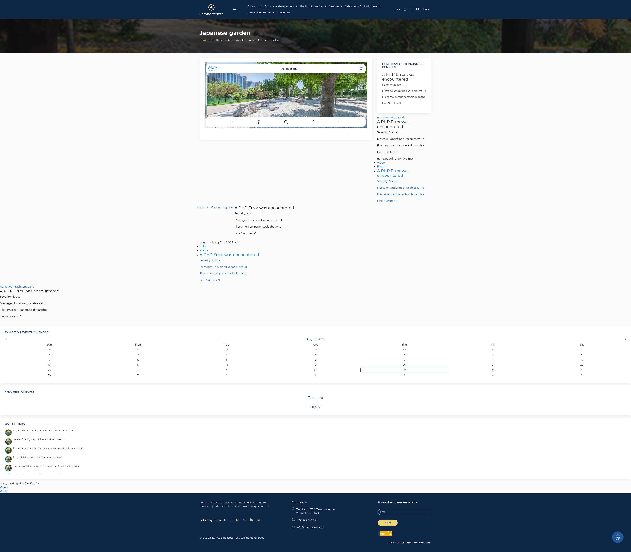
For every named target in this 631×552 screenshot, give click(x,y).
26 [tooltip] (49, 349)
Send (388, 522)
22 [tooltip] (581, 364)
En (425, 9)
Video (381, 162)
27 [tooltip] (138, 349)
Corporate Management (279, 6)
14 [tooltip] (493, 359)
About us (253, 6)
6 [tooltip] (404, 354)
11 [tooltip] (227, 359)
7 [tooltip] (493, 354)
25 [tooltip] (226, 370)
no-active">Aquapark (391, 117)
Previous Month (6, 339)
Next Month (624, 339)
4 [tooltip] (227, 354)
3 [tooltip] (138, 354)
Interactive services (259, 12)
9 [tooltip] (49, 359)
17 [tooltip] (138, 364)
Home (203, 40)
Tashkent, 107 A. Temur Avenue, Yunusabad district (315, 511)
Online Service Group (418, 542)
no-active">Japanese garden (216, 207)
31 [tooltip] (493, 349)
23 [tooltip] (49, 370)
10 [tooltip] (138, 359)
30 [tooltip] (404, 349)
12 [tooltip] (315, 359)
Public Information (311, 6)
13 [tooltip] (404, 359)
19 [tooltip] (315, 364)
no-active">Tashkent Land (17, 286)
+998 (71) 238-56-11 (307, 520)
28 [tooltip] (226, 349)
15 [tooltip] (582, 359)
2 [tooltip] (49, 354)
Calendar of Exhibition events (363, 6)
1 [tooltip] (581, 349)
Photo (381, 166)
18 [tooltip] (227, 364)
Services (334, 6)
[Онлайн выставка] (618, 537)
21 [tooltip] (493, 364)
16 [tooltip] (49, 364)
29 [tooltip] (315, 349)
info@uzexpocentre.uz (310, 527)
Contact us (283, 12)
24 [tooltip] (138, 370)
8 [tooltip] (582, 354)
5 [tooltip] (315, 354)
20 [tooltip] (404, 364)
